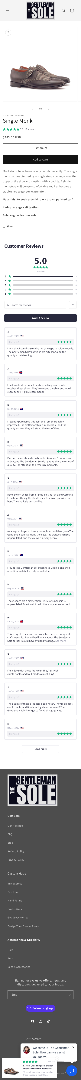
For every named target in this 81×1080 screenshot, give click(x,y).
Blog (10, 842)
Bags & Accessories (19, 966)
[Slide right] (49, 109)
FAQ (10, 834)
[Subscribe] (69, 994)
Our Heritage (15, 825)
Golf (10, 950)
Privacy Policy (16, 860)
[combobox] (73, 305)
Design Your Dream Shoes (23, 926)
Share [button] (10, 226)
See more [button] (60, 640)
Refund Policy (16, 851)
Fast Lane (13, 892)
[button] (7, 10)
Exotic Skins (15, 909)
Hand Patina (15, 900)
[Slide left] (32, 109)
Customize (40, 148)
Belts (11, 958)
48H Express (15, 883)
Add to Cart (40, 159)
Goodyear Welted (18, 917)
